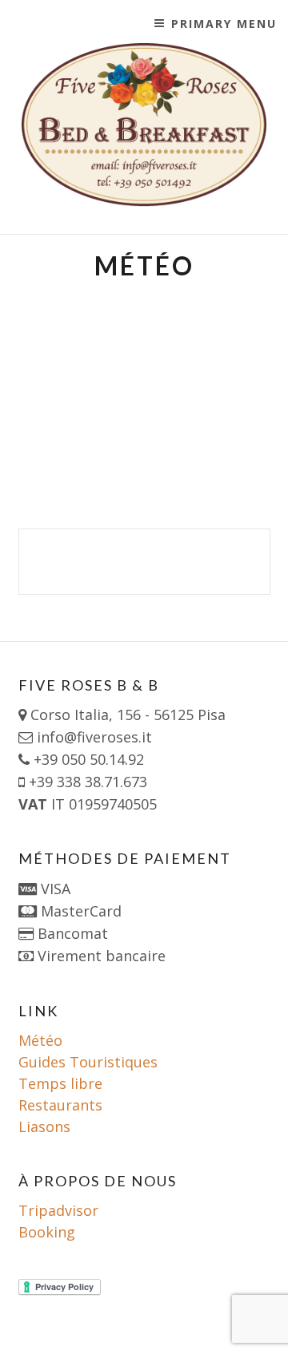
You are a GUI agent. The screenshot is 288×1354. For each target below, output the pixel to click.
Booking (46, 1231)
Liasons (44, 1126)
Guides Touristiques (88, 1061)
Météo (40, 1040)
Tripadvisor (58, 1210)
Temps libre (60, 1083)
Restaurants (60, 1104)
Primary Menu (224, 23)
